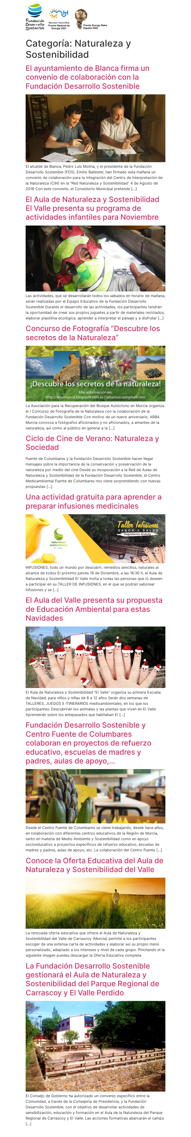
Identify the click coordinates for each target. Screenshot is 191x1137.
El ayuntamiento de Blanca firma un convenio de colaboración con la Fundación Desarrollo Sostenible (88, 77)
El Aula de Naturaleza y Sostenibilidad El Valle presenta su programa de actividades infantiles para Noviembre (92, 208)
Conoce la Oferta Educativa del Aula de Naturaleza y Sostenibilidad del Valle (95, 865)
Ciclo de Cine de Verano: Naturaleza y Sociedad (92, 443)
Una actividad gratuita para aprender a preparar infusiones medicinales (94, 501)
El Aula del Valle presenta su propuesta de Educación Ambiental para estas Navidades (94, 609)
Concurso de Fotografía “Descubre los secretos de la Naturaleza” (93, 333)
